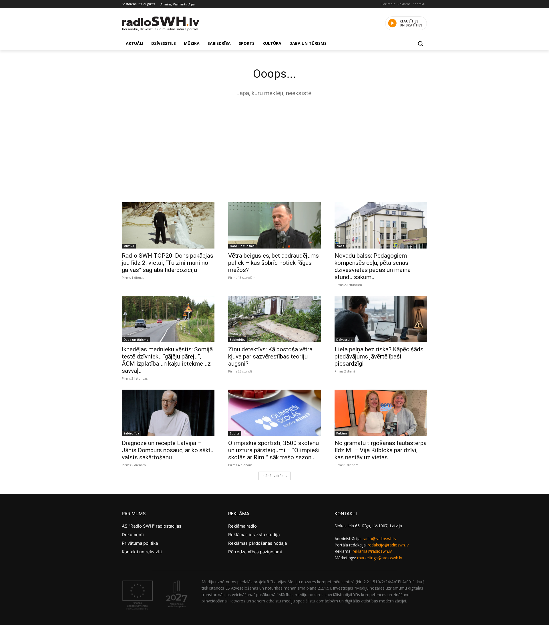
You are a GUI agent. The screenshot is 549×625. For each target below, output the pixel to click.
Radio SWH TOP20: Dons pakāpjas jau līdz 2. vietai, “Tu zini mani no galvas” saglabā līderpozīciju (167, 262)
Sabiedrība (238, 340)
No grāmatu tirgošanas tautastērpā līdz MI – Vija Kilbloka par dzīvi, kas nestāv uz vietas (381, 450)
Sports (235, 433)
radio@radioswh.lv (379, 538)
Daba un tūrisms (242, 246)
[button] (420, 43)
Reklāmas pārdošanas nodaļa (257, 543)
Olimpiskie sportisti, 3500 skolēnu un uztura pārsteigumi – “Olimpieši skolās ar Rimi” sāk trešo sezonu (274, 450)
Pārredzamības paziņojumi (255, 551)
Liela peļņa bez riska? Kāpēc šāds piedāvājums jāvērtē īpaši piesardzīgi (379, 356)
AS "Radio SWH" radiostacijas (151, 526)
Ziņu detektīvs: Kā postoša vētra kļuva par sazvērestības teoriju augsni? (270, 356)
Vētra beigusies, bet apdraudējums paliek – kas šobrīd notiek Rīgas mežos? (273, 262)
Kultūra (341, 433)
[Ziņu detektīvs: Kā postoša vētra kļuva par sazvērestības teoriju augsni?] (274, 319)
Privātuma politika (140, 543)
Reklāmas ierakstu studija (254, 534)
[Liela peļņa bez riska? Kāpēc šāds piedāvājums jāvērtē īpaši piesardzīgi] (381, 319)
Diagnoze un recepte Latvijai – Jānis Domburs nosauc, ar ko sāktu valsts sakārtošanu (168, 450)
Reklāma (404, 4)
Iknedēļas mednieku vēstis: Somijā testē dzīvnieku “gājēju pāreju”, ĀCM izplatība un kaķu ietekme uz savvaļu (167, 360)
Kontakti (419, 4)
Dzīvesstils (344, 340)
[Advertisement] (274, 148)
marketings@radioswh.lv (379, 557)
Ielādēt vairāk (272, 475)
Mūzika (129, 246)
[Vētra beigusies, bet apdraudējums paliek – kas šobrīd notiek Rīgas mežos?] (274, 225)
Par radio (388, 4)
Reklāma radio (242, 526)
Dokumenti (133, 534)
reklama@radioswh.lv (372, 551)
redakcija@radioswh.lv (388, 545)
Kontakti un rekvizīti (142, 551)
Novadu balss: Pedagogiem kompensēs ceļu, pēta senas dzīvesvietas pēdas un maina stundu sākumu (373, 266)
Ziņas (340, 246)
